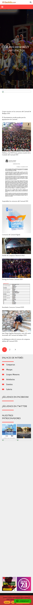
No (13, 602)
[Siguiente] (15, 349)
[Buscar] (30, 2)
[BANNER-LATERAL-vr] (9, 584)
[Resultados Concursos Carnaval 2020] (16, 283)
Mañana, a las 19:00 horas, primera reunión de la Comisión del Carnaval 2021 (16, 154)
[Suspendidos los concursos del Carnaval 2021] (16, 159)
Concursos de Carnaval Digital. (11, 235)
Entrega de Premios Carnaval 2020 (12, 279)
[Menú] (2, 7)
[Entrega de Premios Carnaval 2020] (16, 260)
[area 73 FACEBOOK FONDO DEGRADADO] (23, 584)
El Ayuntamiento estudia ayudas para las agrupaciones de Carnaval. (14, 118)
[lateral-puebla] (23, 431)
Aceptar (7, 602)
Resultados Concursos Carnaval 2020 (13, 307)
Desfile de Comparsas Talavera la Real (13, 255)
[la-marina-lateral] (23, 508)
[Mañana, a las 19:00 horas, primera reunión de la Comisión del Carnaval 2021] (16, 123)
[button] (22, 601)
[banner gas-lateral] (9, 431)
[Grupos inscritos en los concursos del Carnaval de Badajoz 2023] (16, 92)
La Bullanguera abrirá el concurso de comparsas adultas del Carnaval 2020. (16, 340)
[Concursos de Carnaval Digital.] (16, 205)
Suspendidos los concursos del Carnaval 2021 (15, 201)
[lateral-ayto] (9, 508)
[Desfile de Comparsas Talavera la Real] (16, 239)
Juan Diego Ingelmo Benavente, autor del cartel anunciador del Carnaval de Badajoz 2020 (16, 334)
